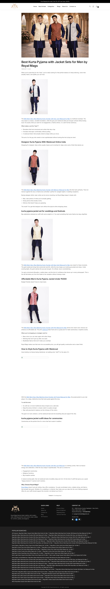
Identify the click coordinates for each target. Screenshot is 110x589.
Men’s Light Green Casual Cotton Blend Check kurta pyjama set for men (30, 555)
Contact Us (44, 512)
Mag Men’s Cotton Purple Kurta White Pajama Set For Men (26, 551)
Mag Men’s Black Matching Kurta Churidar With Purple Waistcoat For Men (67, 539)
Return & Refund (61, 510)
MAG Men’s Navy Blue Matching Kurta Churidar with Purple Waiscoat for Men (48, 397)
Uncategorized (57, 495)
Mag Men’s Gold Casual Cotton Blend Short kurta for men (63, 571)
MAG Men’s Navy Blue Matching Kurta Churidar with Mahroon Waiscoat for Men (47, 190)
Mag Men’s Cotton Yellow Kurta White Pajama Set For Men (59, 553)
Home (42, 508)
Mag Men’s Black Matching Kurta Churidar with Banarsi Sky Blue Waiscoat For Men (70, 533)
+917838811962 (86, 511)
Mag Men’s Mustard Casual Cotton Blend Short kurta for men (57, 573)
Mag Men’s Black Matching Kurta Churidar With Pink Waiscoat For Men (29, 539)
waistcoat (45, 329)
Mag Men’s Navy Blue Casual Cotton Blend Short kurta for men (27, 575)
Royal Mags (24, 487)
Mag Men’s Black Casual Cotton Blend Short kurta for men (33, 533)
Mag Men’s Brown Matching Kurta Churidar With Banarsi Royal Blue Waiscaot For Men (75, 543)
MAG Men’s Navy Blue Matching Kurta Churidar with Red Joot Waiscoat (44, 465)
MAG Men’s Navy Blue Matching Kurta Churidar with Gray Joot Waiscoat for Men (47, 119)
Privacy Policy (60, 508)
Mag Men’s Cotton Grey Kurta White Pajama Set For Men (26, 547)
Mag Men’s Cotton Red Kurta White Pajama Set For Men (57, 551)
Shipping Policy (61, 512)
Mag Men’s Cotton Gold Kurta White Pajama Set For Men (64, 545)
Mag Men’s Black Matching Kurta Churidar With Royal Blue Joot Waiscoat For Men (67, 541)
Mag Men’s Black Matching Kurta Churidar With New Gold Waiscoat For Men (31, 537)
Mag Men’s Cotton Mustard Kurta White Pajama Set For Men (57, 547)
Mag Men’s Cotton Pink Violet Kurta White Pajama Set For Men (57, 549)
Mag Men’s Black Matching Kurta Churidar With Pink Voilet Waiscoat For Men (70, 537)
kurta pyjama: (15, 545)
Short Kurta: (15, 571)
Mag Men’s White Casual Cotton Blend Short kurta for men (26, 579)
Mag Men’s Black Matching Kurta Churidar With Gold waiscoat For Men (29, 535)
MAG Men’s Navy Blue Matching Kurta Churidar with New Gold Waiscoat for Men (47, 265)
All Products (44, 516)
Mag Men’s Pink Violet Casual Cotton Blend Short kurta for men (28, 577)
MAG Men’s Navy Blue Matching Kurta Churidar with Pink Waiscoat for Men (45, 327)
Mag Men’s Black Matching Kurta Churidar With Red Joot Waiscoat (28, 541)
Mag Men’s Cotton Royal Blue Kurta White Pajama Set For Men (27, 553)
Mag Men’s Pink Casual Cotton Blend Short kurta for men (59, 575)
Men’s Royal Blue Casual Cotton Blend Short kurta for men (26, 581)
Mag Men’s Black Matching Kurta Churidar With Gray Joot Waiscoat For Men (68, 535)
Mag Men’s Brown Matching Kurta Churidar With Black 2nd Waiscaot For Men (75, 569)
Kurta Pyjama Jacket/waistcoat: (20, 557)
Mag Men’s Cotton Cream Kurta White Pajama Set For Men (34, 545)
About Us (43, 510)
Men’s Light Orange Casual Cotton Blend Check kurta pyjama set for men (68, 555)
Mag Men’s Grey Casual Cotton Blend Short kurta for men (26, 573)
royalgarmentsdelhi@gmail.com (81, 514)
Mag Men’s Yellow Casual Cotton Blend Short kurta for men (57, 579)
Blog (42, 514)
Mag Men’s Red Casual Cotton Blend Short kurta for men (59, 577)
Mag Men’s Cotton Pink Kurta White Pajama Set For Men (26, 549)
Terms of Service (61, 514)
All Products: (15, 533)
